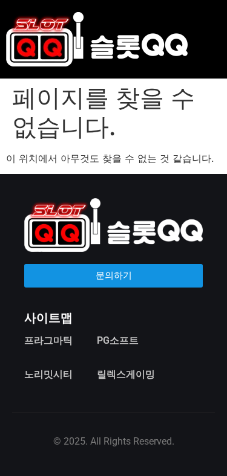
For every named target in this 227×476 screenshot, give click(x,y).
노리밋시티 (48, 374)
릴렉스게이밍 (126, 374)
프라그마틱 (48, 340)
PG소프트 (118, 340)
